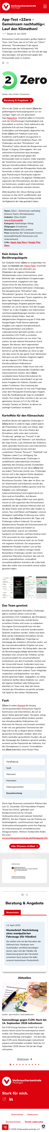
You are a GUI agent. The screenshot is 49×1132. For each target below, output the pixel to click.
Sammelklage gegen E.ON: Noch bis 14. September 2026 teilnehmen (24, 1021)
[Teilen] (7, 63)
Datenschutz (17, 1114)
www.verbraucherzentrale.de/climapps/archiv (25, 838)
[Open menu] (5, 1127)
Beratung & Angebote (16, 100)
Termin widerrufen (34, 1121)
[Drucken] (3, 63)
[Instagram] (4, 1099)
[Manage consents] (43, 1126)
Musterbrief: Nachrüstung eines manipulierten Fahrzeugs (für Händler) (22, 933)
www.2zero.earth (13, 220)
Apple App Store (18, 242)
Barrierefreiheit (13, 1121)
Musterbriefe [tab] (12, 912)
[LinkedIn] (11, 1099)
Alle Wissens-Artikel (23, 846)
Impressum (32, 1114)
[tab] (10, 1064)
